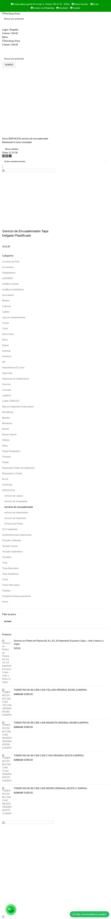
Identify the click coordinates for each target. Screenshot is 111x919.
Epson (5, 345)
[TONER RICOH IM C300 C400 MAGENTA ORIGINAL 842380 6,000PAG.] (7, 735)
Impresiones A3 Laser (13, 367)
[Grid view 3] (7, 156)
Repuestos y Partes (12, 473)
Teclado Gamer (10, 546)
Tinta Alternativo (10, 568)
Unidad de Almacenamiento (16, 596)
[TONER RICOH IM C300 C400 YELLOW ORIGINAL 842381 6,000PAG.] (7, 702)
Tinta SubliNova (10, 574)
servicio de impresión (15, 518)
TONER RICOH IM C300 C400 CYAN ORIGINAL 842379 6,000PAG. (49, 755)
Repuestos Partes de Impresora (18, 468)
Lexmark (6, 390)
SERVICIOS (8, 490)
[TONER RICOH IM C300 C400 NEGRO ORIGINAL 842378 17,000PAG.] (7, 801)
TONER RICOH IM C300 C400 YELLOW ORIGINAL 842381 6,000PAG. (50, 690)
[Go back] (5, 71)
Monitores (7, 423)
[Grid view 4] (10, 156)
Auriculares (8, 295)
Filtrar (7, 622)
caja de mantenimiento (13, 317)
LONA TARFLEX (11, 401)
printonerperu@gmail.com (71, 905)
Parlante (6, 457)
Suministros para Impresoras (17, 535)
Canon (5, 323)
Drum (5, 339)
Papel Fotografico (11, 451)
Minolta (6, 418)
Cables (6, 312)
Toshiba (6, 590)
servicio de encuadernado (18, 507)
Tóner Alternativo (11, 585)
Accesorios (8, 267)
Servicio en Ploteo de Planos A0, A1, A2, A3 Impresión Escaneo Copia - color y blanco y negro (59, 642)
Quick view (13, 225)
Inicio (5, 138)
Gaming (6, 351)
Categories (10, 86)
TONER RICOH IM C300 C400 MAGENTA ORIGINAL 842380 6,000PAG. (51, 722)
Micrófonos (7, 412)
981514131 (63, 899)
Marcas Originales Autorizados (18, 406)
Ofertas (6, 440)
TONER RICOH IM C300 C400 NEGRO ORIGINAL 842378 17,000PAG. (50, 788)
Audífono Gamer (10, 284)
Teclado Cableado (11, 540)
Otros (5, 445)
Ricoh (5, 479)
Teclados (6, 557)
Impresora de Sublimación (15, 379)
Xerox (5, 601)
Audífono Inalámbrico (13, 289)
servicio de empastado (15, 501)
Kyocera (6, 384)
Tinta (4, 563)
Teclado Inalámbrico (12, 551)
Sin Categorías (9, 529)
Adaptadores (8, 272)
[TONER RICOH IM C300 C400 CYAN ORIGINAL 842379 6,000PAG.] (7, 768)
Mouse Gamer (9, 434)
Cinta (5, 328)
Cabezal (6, 306)
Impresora (7, 373)
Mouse (5, 429)
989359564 (63, 893)
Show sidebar (11, 149)
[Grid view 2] (3, 156)
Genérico (7, 356)
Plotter (5, 462)
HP (3, 362)
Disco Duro (8, 334)
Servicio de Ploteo (13, 523)
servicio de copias (13, 496)
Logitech (6, 395)
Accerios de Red (10, 261)
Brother (6, 300)
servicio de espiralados (16, 512)
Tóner (5, 579)
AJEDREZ (7, 278)
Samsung (7, 484)
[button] (5, 225)
